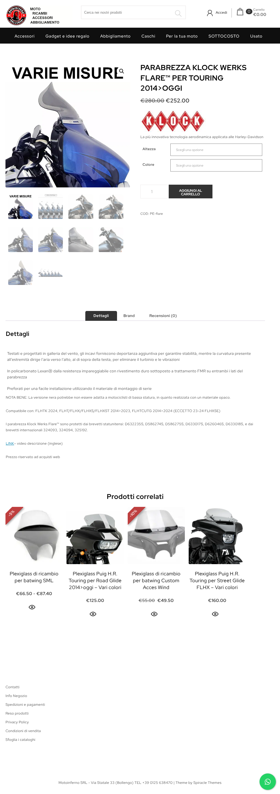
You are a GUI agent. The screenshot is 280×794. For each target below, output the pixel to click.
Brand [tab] (129, 315)
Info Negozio (16, 695)
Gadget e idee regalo (67, 36)
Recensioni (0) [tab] (163, 315)
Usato (256, 36)
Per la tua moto (182, 36)
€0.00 (259, 14)
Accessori (24, 36)
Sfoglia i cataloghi (20, 739)
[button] (122, 71)
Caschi (148, 36)
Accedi (221, 12)
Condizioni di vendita (23, 731)
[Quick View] (32, 607)
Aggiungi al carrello (190, 192)
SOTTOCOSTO (224, 36)
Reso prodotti (17, 713)
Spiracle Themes (207, 782)
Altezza (149, 149)
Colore (148, 164)
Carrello (259, 10)
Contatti (12, 687)
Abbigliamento (115, 36)
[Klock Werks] (173, 122)
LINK (10, 443)
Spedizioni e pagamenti (25, 704)
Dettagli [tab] (101, 315)
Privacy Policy (17, 722)
